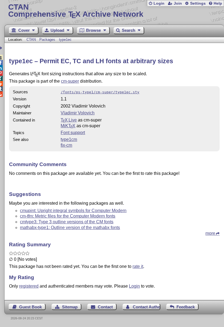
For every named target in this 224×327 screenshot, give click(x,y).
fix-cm (66, 145)
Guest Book (30, 307)
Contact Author (146, 307)
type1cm (69, 139)
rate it (137, 266)
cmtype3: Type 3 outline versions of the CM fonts (66, 221)
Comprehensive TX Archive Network (75, 11)
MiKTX (68, 125)
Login (159, 3)
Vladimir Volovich (78, 113)
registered (29, 286)
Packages (47, 39)
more (210, 233)
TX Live (69, 120)
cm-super (70, 81)
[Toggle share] (1, 48)
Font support (73, 132)
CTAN (31, 39)
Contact (105, 307)
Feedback (185, 307)
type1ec (65, 39)
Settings (198, 3)
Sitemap (70, 307)
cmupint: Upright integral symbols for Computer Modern (73, 210)
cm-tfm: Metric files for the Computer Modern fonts (67, 216)
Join (178, 3)
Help (218, 3)
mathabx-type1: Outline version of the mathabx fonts (70, 227)
